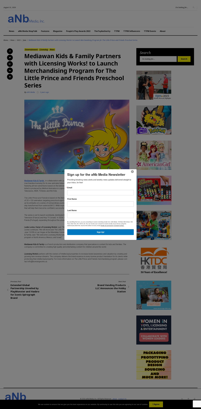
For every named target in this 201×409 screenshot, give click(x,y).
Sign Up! (100, 232)
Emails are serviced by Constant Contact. (112, 225)
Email (69, 188)
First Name (72, 199)
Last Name (72, 210)
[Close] (132, 171)
